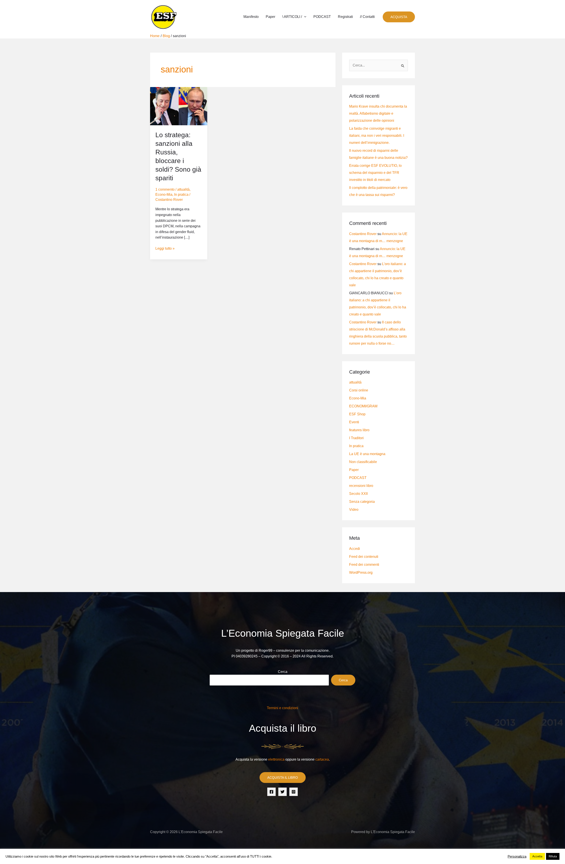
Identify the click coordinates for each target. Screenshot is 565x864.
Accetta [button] (537, 856)
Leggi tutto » (165, 248)
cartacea (322, 759)
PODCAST (322, 17)
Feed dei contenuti (363, 556)
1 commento (165, 189)
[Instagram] (293, 792)
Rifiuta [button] (553, 856)
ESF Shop (357, 414)
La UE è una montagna (367, 454)
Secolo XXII (358, 494)
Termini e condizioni (282, 708)
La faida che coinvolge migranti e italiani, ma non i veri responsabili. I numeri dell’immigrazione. (376, 135)
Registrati (345, 17)
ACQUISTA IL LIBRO (282, 777)
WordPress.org (361, 572)
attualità (183, 189)
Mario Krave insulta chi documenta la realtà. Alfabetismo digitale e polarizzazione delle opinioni (378, 113)
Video (353, 509)
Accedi (354, 549)
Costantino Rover (363, 234)
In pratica (181, 194)
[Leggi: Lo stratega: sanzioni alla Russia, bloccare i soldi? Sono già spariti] (178, 106)
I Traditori (356, 438)
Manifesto (251, 17)
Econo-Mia (163, 194)
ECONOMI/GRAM (363, 406)
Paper (270, 17)
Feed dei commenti (364, 564)
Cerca (282, 672)
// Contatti (367, 17)
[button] (304, 17)
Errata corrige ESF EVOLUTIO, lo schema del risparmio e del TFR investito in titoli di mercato (375, 173)
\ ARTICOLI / (292, 17)
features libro (359, 430)
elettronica (276, 759)
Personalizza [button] (517, 856)
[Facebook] (271, 792)
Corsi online (358, 390)
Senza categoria (362, 501)
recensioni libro (361, 486)
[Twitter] (282, 792)
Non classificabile (363, 462)
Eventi (354, 422)
